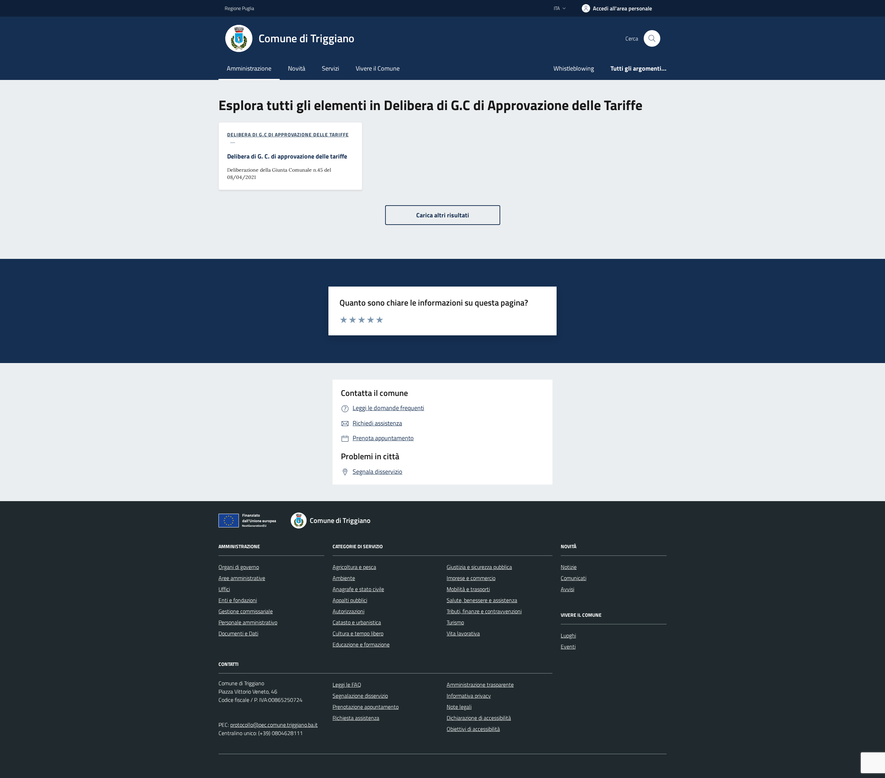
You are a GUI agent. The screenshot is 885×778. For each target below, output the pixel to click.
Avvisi (567, 589)
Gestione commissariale (245, 611)
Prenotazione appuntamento (366, 707)
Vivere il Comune (378, 68)
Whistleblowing (573, 68)
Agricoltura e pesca (354, 567)
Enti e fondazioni (237, 600)
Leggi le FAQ (347, 684)
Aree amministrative (241, 578)
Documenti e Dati (238, 633)
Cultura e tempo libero (358, 633)
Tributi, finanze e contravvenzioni (484, 611)
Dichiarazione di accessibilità (479, 718)
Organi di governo (238, 567)
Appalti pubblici (350, 600)
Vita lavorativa (463, 633)
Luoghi (568, 635)
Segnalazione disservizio (360, 695)
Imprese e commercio (471, 578)
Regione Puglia (239, 8)
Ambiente (344, 578)
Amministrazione (249, 68)
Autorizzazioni (348, 611)
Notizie (569, 567)
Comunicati (573, 578)
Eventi (568, 646)
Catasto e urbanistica (357, 622)
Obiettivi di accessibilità (473, 729)
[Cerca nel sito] (652, 38)
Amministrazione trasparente (480, 684)
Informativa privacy (469, 695)
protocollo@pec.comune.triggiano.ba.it (274, 725)
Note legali (459, 707)
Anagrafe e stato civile (358, 589)
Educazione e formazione (361, 644)
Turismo (455, 622)
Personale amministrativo (247, 622)
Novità (296, 68)
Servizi (330, 68)
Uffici (224, 589)
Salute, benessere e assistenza (482, 600)
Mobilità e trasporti (468, 589)
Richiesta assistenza (356, 718)
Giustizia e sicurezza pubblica (479, 567)
